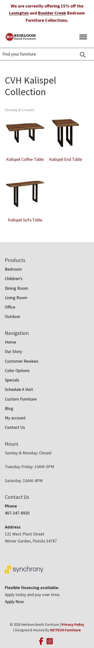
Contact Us (15, 427)
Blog (9, 408)
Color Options (17, 370)
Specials (12, 380)
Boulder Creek (52, 13)
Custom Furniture (20, 399)
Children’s (13, 278)
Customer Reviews (22, 361)
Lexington (19, 13)
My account (15, 418)
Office (10, 307)
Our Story (13, 351)
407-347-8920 (17, 513)
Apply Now (14, 601)
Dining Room (16, 288)
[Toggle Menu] (83, 37)
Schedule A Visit (19, 389)
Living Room (16, 297)
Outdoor (12, 316)
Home (10, 342)
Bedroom (13, 269)
